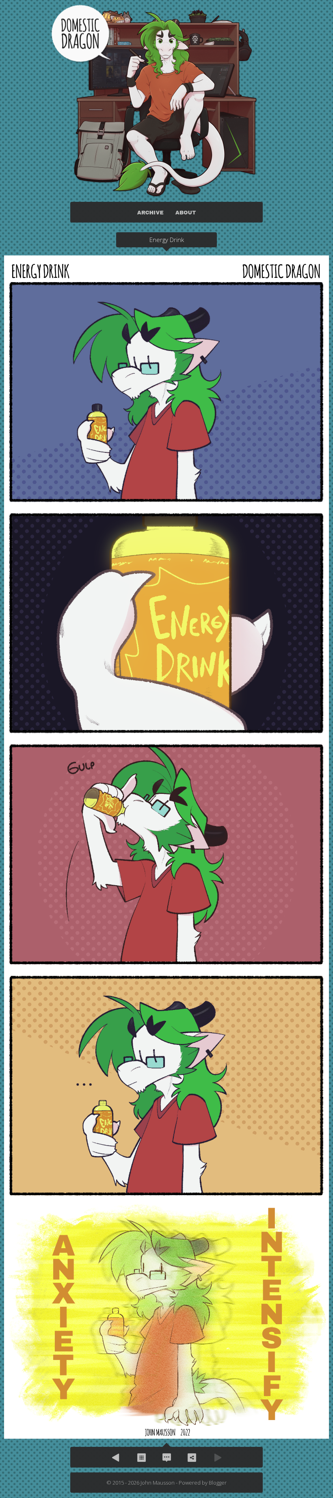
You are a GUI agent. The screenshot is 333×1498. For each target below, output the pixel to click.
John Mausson (158, 1482)
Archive (141, 1457)
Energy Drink (166, 240)
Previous (116, 1457)
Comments (166, 1457)
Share (191, 1457)
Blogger (218, 1482)
